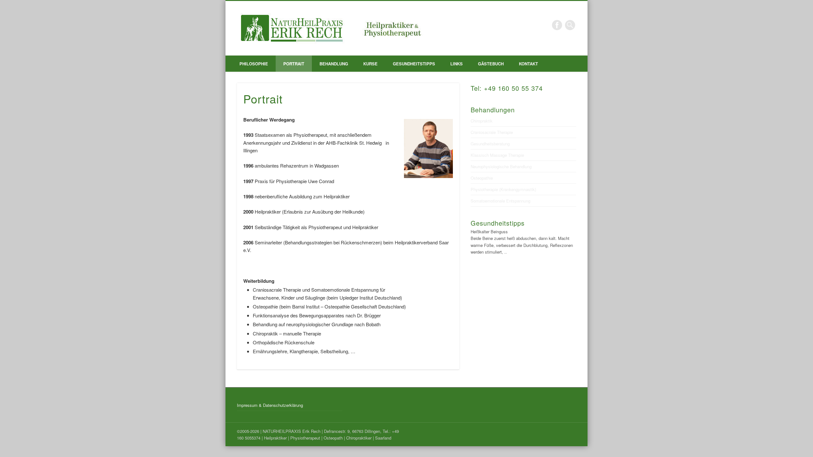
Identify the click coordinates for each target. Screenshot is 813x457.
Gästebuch (491, 64)
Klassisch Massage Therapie (497, 155)
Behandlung (333, 64)
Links (456, 64)
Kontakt (528, 64)
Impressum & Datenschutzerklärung (270, 405)
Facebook (557, 25)
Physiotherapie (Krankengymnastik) (503, 189)
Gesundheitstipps (414, 64)
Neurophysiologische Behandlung (501, 166)
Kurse (370, 64)
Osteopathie (482, 178)
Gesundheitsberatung (490, 144)
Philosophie (253, 64)
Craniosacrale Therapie (492, 132)
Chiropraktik (482, 121)
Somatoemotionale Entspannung (500, 201)
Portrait (293, 64)
